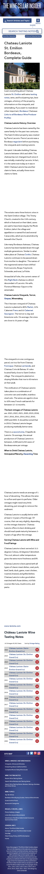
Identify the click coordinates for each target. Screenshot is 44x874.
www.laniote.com (12, 626)
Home (7, 838)
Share (33, 25)
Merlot (30, 307)
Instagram (38, 753)
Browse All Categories (12, 803)
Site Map (8, 833)
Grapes (7, 298)
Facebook (27, 753)
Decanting (28, 454)
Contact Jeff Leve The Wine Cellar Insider (18, 831)
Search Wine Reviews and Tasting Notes (17, 781)
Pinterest (35, 753)
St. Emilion (16, 94)
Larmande (26, 366)
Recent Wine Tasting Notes (9, 36)
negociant (17, 141)
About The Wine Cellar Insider (14, 828)
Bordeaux (24, 111)
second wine (18, 432)
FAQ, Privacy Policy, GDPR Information (17, 836)
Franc (15, 310)
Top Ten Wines (9, 795)
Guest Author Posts (11, 800)
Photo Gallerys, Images (12, 812)
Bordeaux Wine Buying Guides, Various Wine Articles (22, 797)
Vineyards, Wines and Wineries (15, 764)
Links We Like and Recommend (15, 815)
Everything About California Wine (16, 767)
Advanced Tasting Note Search (34, 36)
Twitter (31, 753)
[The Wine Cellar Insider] (22, 5)
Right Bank (13, 280)
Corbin (28, 254)
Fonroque (8, 366)
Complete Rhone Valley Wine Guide (16, 770)
